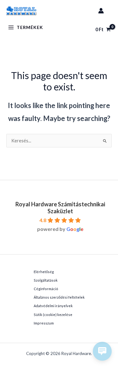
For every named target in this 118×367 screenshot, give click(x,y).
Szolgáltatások (46, 280)
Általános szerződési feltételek (59, 297)
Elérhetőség (44, 272)
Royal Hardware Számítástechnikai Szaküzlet (60, 208)
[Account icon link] (101, 11)
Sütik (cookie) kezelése (53, 315)
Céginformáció (46, 289)
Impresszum (44, 323)
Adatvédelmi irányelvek (53, 306)
